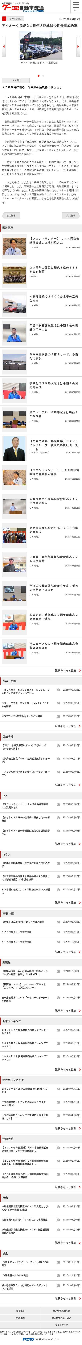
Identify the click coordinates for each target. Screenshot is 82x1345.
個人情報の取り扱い (61, 1318)
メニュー (76, 10)
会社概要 (20, 1311)
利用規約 (20, 1318)
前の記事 (11, 215)
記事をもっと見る (65, 670)
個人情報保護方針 (61, 1311)
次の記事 (71, 215)
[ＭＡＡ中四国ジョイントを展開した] (41, 32)
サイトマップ (61, 1325)
